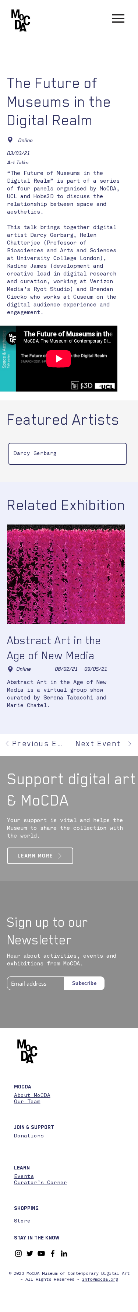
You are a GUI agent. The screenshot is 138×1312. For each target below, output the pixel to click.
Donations (29, 1136)
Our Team (27, 1101)
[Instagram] (18, 1253)
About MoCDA (32, 1095)
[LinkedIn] (64, 1253)
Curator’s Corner (40, 1182)
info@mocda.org (100, 1279)
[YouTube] (41, 1253)
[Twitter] (29, 1253)
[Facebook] (52, 1253)
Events (24, 1176)
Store (22, 1221)
